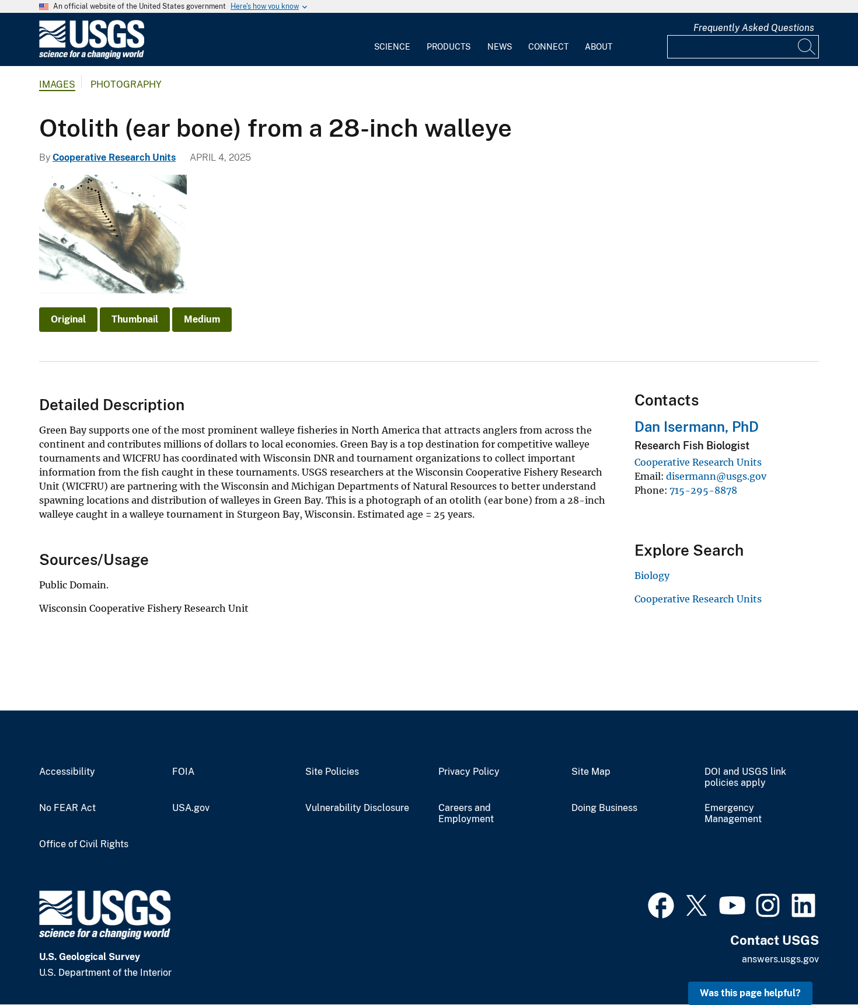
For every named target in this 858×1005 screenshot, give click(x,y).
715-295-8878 (703, 490)
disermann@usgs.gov (716, 476)
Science (392, 46)
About (598, 46)
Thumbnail (134, 319)
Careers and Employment (466, 813)
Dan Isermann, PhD (696, 426)
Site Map (591, 772)
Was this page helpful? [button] (750, 993)
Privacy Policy (469, 772)
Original (68, 319)
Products (448, 46)
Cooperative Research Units (114, 157)
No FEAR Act (67, 808)
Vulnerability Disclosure (357, 808)
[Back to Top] (816, 963)
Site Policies (332, 772)
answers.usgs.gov (780, 959)
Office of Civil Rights (83, 844)
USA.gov (191, 808)
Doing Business (604, 808)
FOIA (183, 772)
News (499, 46)
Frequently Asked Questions (753, 27)
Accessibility (67, 772)
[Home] (91, 56)
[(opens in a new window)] (661, 904)
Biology (651, 575)
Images (57, 84)
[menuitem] (392, 40)
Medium (202, 319)
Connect (548, 46)
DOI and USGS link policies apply (745, 777)
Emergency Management (733, 813)
